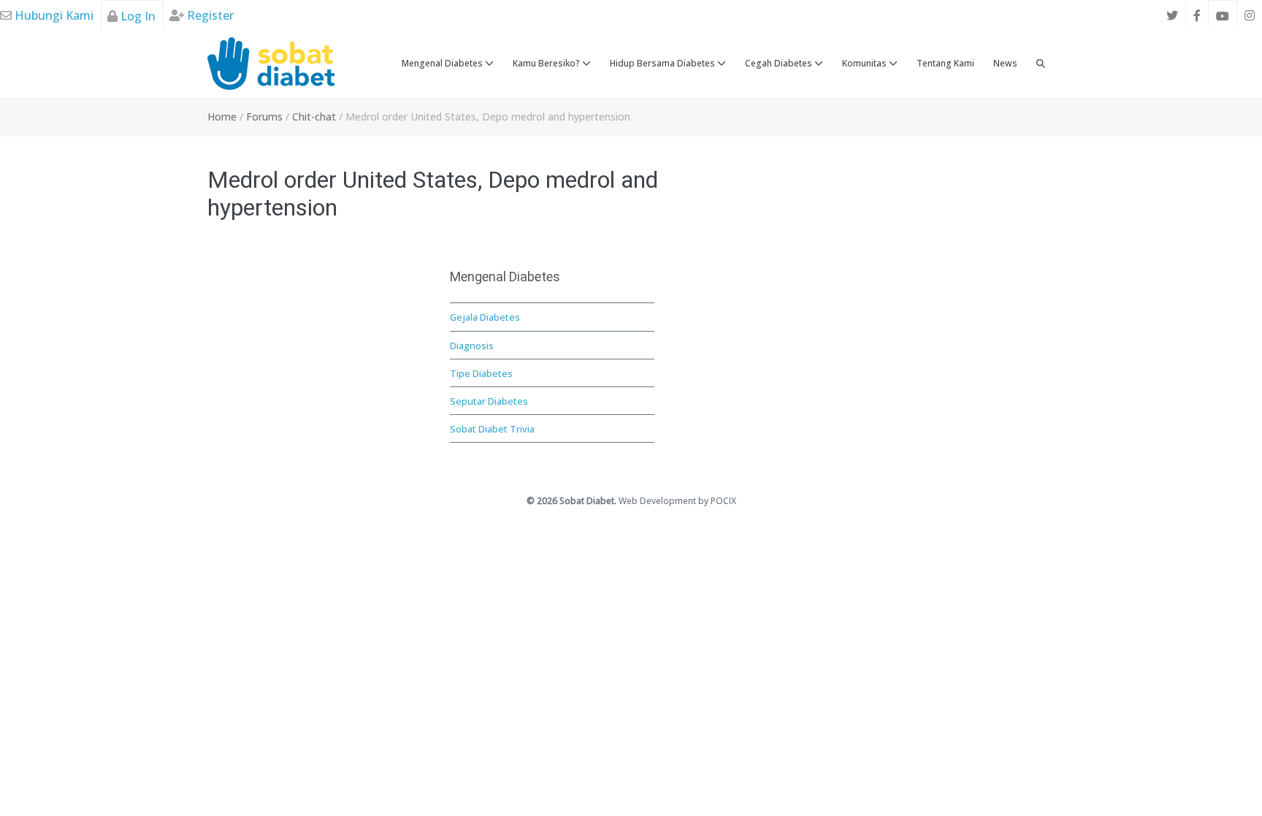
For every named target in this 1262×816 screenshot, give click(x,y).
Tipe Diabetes (481, 373)
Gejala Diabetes (485, 317)
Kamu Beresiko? (547, 63)
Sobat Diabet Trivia (492, 428)
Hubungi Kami (52, 15)
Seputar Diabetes (489, 401)
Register (209, 15)
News (1005, 63)
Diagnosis (472, 345)
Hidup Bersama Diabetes (663, 63)
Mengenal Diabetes (443, 63)
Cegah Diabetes (779, 63)
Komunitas (865, 63)
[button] (1041, 63)
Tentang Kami (945, 63)
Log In (137, 16)
